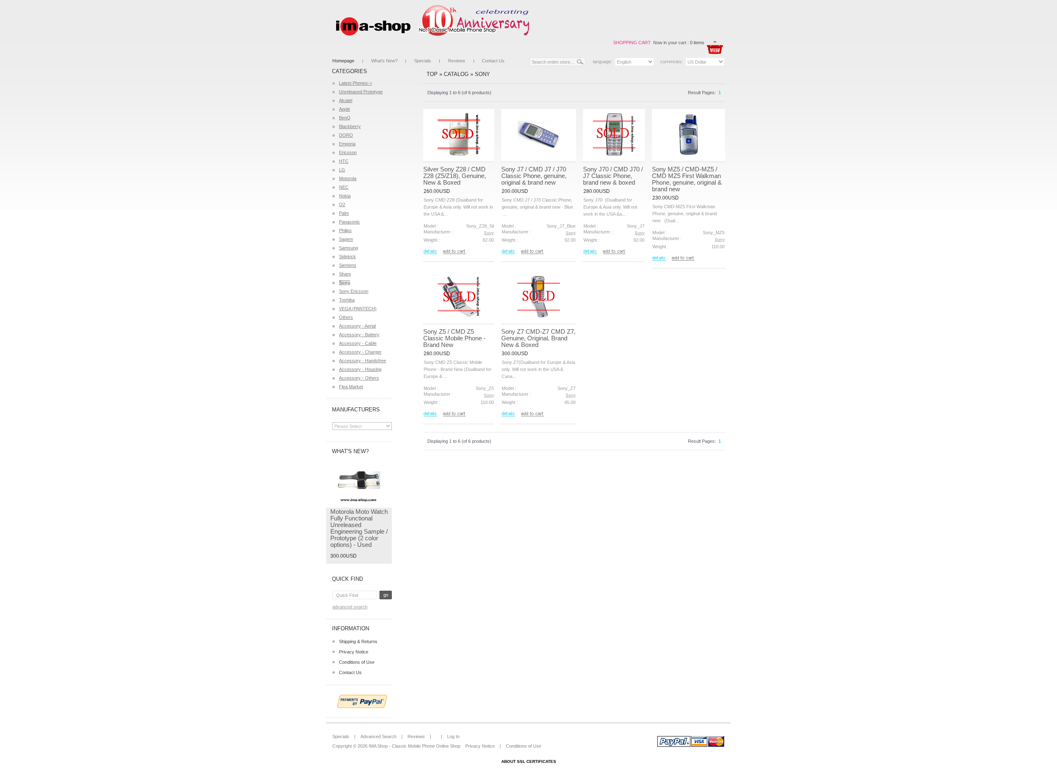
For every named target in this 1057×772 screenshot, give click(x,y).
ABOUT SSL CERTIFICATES (528, 761)
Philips (345, 230)
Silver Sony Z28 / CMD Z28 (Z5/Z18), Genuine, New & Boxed (454, 176)
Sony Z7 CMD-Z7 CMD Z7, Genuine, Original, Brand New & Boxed (538, 338)
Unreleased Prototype (361, 91)
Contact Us (493, 60)
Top (432, 74)
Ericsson (348, 152)
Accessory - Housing (360, 369)
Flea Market (351, 386)
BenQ (345, 117)
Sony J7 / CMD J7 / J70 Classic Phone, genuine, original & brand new (533, 176)
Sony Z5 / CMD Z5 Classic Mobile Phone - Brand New (454, 338)
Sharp (345, 273)
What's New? (384, 60)
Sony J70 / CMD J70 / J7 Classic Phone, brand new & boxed (613, 176)
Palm (344, 213)
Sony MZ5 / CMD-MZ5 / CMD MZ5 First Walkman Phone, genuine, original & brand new (687, 179)
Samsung (348, 247)
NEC (343, 187)
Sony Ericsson (353, 291)
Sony (482, 74)
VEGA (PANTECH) (358, 308)
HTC (343, 161)
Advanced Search (349, 606)
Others (346, 317)
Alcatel (345, 100)
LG (342, 169)
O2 (342, 204)
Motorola (347, 178)
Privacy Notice (353, 651)
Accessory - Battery (359, 334)
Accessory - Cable (358, 343)
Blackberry (350, 126)
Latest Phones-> (355, 83)
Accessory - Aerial (357, 325)
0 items (697, 42)
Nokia (345, 195)
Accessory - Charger (360, 351)
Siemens (347, 265)
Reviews (456, 60)
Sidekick (347, 256)
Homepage (343, 60)
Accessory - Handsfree (362, 360)
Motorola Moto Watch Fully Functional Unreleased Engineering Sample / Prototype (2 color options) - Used (359, 528)
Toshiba (347, 299)
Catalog (456, 74)
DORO (346, 135)
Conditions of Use (356, 662)
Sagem (346, 239)
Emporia (347, 143)
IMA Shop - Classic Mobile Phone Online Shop (414, 745)
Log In (453, 736)
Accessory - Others (359, 377)
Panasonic (349, 221)
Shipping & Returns (358, 641)
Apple (344, 109)
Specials (422, 60)
